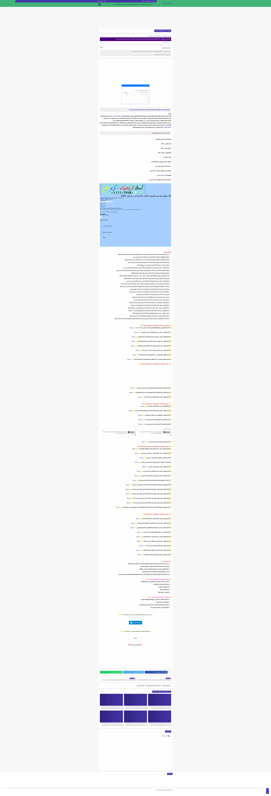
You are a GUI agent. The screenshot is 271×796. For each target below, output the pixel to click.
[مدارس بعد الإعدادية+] (122, 794)
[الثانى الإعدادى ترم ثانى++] (138, 792)
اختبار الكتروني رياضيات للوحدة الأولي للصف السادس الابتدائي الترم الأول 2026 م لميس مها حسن (159, 707)
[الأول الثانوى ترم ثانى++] (165, 792)
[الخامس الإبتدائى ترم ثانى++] (167, 794)
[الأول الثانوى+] (169, 792)
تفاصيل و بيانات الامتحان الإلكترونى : (162, 54)
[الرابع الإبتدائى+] (106, 792)
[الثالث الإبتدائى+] (113, 792)
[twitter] (102, 1)
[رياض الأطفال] (151, 794)
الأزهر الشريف (127, 4)
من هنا (131, 328)
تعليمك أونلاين (167, 3)
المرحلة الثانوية (149, 4)
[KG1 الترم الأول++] (147, 794)
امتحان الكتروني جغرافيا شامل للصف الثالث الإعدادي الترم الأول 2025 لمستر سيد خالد (115, 432)
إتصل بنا (153, 1)
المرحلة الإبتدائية (134, 4)
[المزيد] (135, 794)
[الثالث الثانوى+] (156, 792)
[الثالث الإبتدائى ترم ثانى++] (108, 792)
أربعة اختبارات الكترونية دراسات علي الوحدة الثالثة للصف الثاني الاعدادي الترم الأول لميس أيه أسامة (112, 707)
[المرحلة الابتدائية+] (153, 794)
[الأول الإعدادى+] (149, 792)
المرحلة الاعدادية (142, 4)
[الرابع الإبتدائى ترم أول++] (104, 792)
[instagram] (98, 1)
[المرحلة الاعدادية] (151, 792)
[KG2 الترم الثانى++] (138, 794)
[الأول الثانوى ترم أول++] (167, 792)
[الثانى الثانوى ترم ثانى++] (158, 792)
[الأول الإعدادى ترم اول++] (147, 792)
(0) (100, 42)
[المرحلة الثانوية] (172, 792)
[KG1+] (149, 794)
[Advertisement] (135, 18)
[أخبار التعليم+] (133, 794)
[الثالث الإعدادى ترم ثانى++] (131, 792)
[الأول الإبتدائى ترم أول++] (124, 792)
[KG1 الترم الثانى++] (144, 794)
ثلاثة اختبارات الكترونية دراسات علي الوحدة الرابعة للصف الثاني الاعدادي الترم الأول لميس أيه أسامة (136, 707)
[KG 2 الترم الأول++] (140, 794)
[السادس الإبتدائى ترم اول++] (162, 794)
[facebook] (104, 1)
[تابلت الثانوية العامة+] (131, 794)
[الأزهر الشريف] (158, 794)
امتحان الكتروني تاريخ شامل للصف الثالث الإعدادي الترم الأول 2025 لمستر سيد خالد (150, 432)
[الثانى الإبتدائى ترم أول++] (117, 792)
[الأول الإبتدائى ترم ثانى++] (122, 792)
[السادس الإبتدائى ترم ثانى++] (160, 794)
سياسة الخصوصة (148, 1)
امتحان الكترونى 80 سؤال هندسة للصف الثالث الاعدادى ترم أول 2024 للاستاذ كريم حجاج (150, 51)
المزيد (115, 4)
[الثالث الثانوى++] (153, 792)
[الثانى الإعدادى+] (142, 792)
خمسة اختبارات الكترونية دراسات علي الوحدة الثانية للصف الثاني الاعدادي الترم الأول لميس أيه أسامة (160, 724)
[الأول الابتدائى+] (126, 792)
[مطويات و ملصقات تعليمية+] (126, 794)
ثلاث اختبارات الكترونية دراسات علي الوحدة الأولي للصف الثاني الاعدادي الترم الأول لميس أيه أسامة (136, 724)
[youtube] (100, 1)
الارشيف (143, 1)
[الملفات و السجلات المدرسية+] (124, 794)
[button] (156, 672)
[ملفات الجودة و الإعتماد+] (129, 794)
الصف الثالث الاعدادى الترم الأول (155, 36)
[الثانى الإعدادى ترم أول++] (140, 792)
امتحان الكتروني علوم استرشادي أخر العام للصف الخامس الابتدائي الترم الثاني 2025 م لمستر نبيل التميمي (112, 724)
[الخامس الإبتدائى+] (171, 794)
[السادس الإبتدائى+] (165, 794)
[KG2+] (142, 794)
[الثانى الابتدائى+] (120, 792)
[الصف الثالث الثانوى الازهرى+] (156, 794)
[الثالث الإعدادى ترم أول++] (133, 792)
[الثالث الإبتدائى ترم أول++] (111, 792)
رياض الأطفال (120, 4)
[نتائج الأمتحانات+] (119, 794)
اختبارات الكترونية (166, 36)
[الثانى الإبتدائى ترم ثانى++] (115, 792)
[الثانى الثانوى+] (163, 792)
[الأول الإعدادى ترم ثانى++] (144, 792)
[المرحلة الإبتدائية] (129, 792)
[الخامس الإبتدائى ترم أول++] (169, 794)
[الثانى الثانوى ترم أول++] (160, 792)
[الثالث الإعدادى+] (135, 792)
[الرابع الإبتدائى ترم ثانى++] (102, 792)
